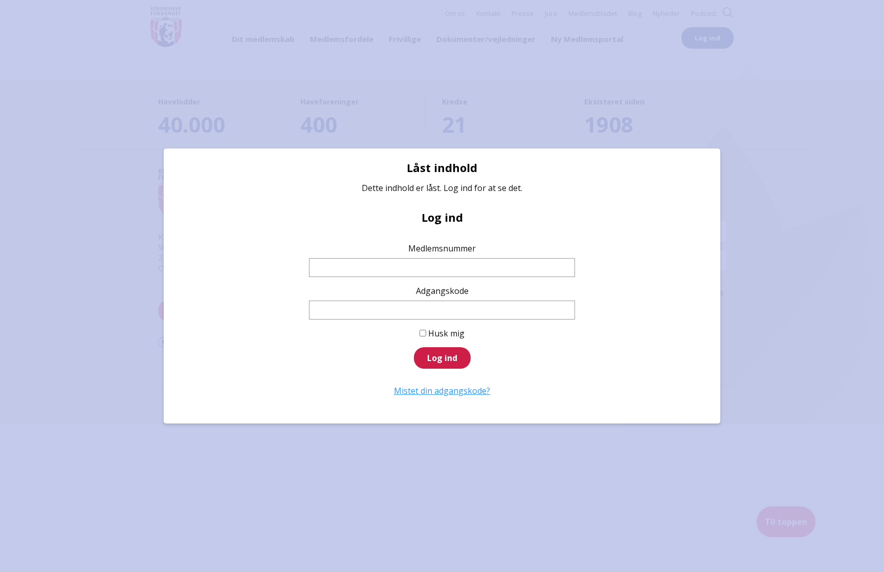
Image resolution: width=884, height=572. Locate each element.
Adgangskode (442, 290)
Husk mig (446, 333)
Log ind (442, 358)
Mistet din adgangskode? (442, 390)
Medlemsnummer (442, 248)
